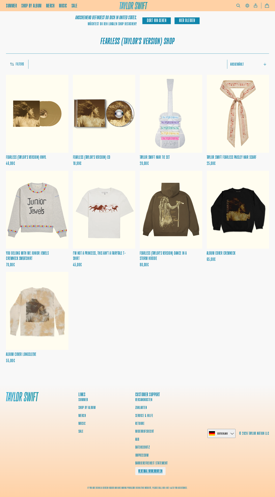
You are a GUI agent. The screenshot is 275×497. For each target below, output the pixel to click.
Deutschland (222, 433)
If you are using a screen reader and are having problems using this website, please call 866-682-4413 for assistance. (137, 487)
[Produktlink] (37, 120)
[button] (238, 5)
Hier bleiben (187, 20)
